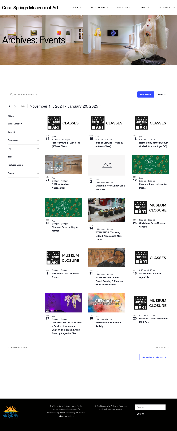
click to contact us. (66, 416)
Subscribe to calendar (152, 357)
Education (122, 8)
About (76, 8)
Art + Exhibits (98, 8)
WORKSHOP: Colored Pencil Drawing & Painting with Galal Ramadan (109, 281)
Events (143, 8)
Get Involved (165, 8)
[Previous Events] (9, 106)
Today (23, 106)
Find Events (145, 94)
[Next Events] (15, 106)
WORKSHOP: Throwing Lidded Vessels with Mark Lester (109, 236)
